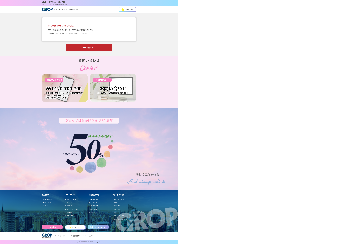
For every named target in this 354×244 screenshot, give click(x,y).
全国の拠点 (70, 216)
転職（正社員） (47, 202)
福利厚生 (69, 206)
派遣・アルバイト (48, 199)
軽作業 (116, 202)
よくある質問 (94, 202)
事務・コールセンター (120, 199)
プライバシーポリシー (61, 236)
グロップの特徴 (71, 199)
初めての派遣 (94, 199)
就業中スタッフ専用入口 (98, 227)
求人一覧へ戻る (89, 47)
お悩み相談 (93, 209)
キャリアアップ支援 (72, 209)
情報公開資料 (76, 236)
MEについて (70, 202)
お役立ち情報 (94, 206)
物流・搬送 (117, 206)
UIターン (45, 206)
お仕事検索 (52, 227)
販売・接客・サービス (120, 219)
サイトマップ (88, 236)
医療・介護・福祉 (119, 216)
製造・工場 (117, 209)
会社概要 (69, 212)
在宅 (115, 212)
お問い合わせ (94, 212)
